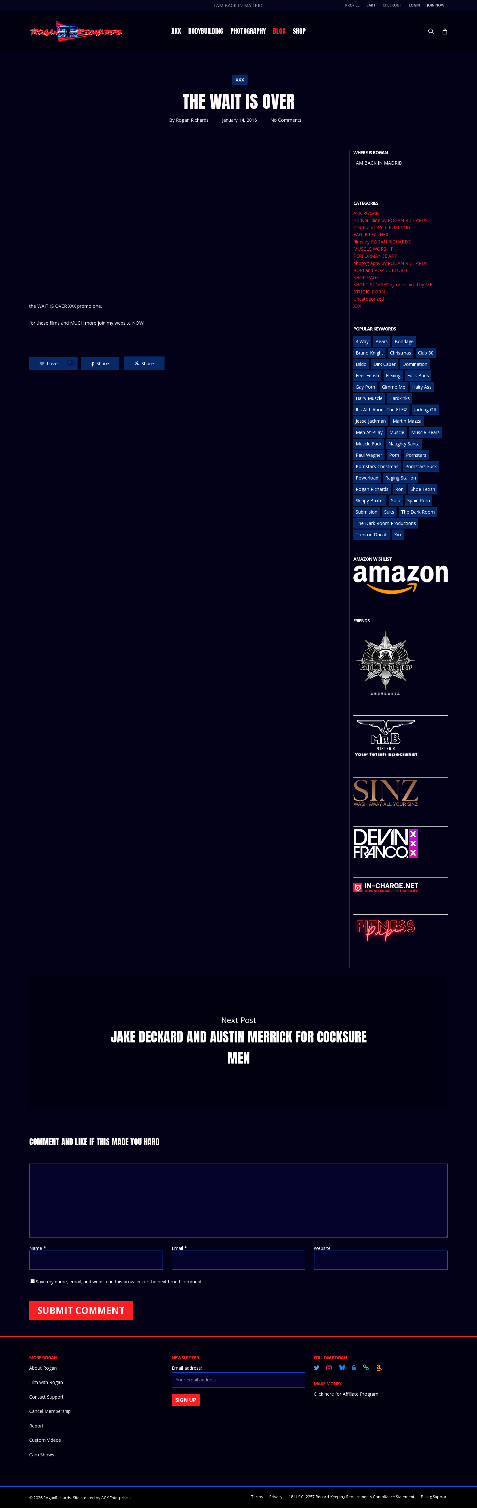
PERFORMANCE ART (375, 256)
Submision (366, 512)
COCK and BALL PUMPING (381, 227)
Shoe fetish (422, 489)
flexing (393, 375)
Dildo (361, 364)
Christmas (400, 353)
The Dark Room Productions (386, 523)
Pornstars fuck (421, 466)
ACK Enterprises (115, 1498)
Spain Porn (418, 500)
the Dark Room (418, 512)
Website (322, 1248)
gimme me (393, 387)
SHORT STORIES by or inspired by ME (392, 284)
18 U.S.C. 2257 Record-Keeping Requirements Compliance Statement (351, 1497)
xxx (397, 534)
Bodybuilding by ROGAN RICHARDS (390, 220)
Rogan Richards (192, 120)
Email (179, 1248)
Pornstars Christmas (377, 466)
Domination (414, 364)
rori (399, 489)
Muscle (396, 432)
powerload (367, 478)
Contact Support (46, 1397)
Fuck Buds (418, 375)
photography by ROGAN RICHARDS (390, 263)
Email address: (187, 1368)
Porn (394, 455)
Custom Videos (45, 1440)
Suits (389, 512)
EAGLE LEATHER (370, 234)
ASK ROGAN (366, 213)
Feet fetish (367, 375)
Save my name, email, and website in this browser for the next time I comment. (119, 1281)
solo (395, 500)
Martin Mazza (407, 421)
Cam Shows (41, 1455)
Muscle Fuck (369, 444)
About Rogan (43, 1368)
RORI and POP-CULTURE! (380, 270)
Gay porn (365, 387)
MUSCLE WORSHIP (373, 249)
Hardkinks (399, 398)
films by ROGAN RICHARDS (382, 242)
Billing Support (434, 1497)
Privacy (275, 1497)
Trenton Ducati (371, 534)
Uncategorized (368, 299)
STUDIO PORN (369, 292)
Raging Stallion (400, 478)
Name (37, 1248)
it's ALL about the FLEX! (381, 409)
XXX (240, 80)
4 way (362, 341)
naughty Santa (404, 444)
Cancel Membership (50, 1411)
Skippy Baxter (370, 500)
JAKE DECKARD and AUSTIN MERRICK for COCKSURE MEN (238, 1043)
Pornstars (416, 455)
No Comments (285, 120)
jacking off (425, 409)
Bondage (404, 341)
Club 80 (426, 353)
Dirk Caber (384, 364)
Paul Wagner (369, 455)
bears (381, 341)
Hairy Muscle (369, 398)
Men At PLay (369, 432)
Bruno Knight (369, 353)
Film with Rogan (46, 1382)
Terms (257, 1497)
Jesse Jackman (371, 421)
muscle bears (425, 432)
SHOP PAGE (366, 277)
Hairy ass (422, 387)
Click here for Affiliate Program (346, 1394)
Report (36, 1426)
